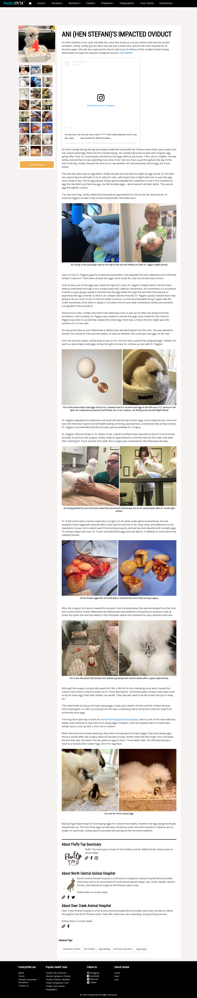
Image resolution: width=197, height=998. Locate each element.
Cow (116, 979)
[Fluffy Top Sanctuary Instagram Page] (96, 857)
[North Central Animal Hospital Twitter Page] (73, 897)
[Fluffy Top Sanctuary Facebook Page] (91, 857)
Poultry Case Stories (55, 986)
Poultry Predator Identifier (58, 979)
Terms (21, 976)
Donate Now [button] (37, 164)
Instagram (94, 972)
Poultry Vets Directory (56, 972)
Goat (116, 976)
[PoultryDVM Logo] (14, 3)
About (21, 972)
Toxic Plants (147, 3)
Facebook (94, 976)
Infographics (127, 3)
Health (90, 3)
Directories (166, 3)
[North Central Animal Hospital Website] (63, 897)
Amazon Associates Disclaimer (27, 981)
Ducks (40, 3)
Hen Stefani (126, 52)
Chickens (56, 3)
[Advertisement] (66, 16)
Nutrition (74, 3)
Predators (106, 3)
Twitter (92, 982)
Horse (117, 972)
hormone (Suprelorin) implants (121, 719)
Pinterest (93, 979)
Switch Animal (183, 9)
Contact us (23, 985)
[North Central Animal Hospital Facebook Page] (68, 897)
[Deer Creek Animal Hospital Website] (63, 926)
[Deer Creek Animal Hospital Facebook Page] (68, 926)
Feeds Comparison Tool (57, 982)
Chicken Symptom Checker (58, 976)
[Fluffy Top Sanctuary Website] (86, 857)
